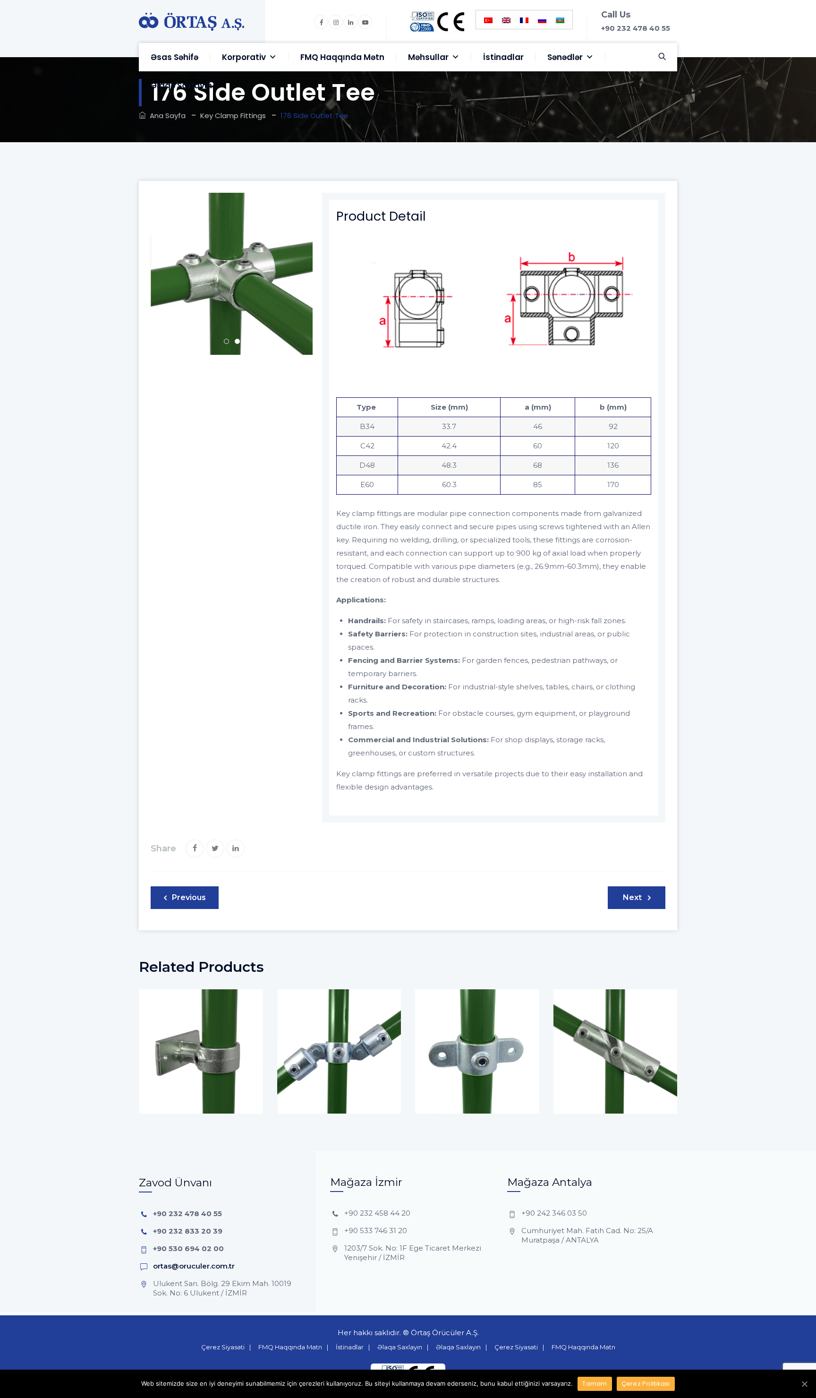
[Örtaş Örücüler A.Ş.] (191, 21)
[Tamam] (804, 1384)
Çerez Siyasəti (223, 1347)
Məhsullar (428, 57)
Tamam (594, 1383)
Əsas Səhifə (174, 57)
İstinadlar (503, 57)
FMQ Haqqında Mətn (342, 57)
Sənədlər (565, 57)
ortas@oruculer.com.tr (194, 1265)
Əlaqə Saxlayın (181, 85)
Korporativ (244, 57)
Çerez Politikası (645, 1383)
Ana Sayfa (166, 115)
